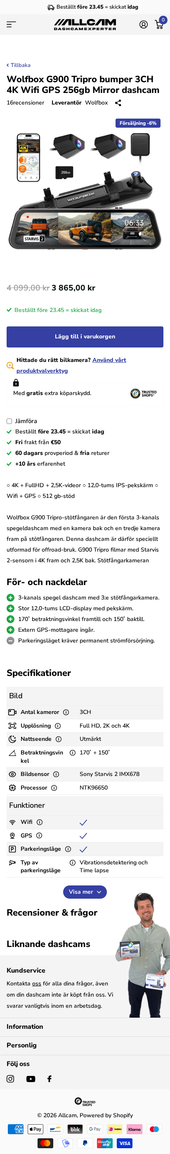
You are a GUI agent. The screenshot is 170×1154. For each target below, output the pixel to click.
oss (36, 983)
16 (25, 103)
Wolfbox (96, 103)
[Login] (143, 24)
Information (25, 1026)
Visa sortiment (11, 25)
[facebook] (49, 1078)
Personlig (22, 1045)
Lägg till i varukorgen (85, 336)
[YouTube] (30, 1079)
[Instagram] (10, 1079)
